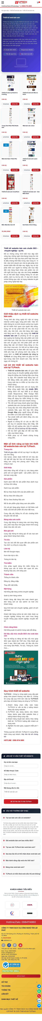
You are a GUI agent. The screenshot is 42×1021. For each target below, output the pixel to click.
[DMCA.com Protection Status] (10, 971)
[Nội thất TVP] (12, 913)
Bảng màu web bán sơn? (14, 867)
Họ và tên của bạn (11, 762)
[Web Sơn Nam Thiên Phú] (10, 149)
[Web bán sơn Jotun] (31, 116)
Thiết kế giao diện (10, 452)
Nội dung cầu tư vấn (11, 788)
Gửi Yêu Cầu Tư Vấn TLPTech (22, 801)
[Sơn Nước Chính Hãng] (31, 215)
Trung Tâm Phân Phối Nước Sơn (10, 126)
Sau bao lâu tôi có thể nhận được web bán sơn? (22, 854)
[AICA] (12, 905)
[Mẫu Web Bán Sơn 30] (10, 215)
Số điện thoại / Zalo (11, 771)
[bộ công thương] (11, 965)
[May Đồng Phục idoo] (29, 905)
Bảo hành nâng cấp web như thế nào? (19, 860)
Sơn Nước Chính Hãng (29, 225)
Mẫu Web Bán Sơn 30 (8, 225)
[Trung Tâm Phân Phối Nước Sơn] (10, 116)
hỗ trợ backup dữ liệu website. (26, 428)
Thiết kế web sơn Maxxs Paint (30, 93)
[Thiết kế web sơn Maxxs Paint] (31, 83)
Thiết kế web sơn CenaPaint (10, 191)
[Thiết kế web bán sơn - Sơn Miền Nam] (31, 182)
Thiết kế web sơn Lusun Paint (30, 159)
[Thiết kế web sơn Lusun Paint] (31, 149)
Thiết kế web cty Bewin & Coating (9, 93)
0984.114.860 (26, 6)
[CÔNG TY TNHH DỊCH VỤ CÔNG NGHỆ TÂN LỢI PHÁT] (21, 2)
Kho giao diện (5, 10)
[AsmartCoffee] (29, 913)
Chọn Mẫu (15, 104)
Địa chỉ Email (8, 779)
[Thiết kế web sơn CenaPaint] (10, 182)
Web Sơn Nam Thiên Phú (9, 158)
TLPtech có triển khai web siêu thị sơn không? (22, 874)
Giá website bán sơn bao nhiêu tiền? (19, 840)
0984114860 (7, 938)
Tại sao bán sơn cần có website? (17, 818)
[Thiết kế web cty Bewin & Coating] (10, 83)
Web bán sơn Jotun (28, 125)
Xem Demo (6, 104)
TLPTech (32, 1011)
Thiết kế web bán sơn (16, 10)
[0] (38, 2)
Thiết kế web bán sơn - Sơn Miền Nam (31, 192)
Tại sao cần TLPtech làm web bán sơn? (20, 847)
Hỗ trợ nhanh (21, 976)
